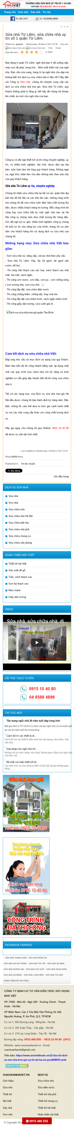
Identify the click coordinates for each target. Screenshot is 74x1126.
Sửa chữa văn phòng (20, 542)
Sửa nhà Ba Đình (55, 963)
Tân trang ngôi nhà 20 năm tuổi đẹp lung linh (33, 720)
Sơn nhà (23, 12)
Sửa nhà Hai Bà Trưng (15, 963)
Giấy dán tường (17, 597)
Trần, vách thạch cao (20, 577)
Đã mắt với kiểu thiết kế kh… (22, 762)
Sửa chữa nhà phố (19, 529)
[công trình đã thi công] (26, 917)
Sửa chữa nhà (16, 509)
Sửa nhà (35, 12)
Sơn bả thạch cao (18, 583)
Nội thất (7, 1101)
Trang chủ (10, 12)
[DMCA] (16, 1065)
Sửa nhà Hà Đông (13, 975)
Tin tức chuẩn (28, 463)
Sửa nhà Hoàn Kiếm (56, 969)
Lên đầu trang (61, 476)
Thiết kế (7, 1094)
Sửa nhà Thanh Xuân (16, 958)
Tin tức (47, 12)
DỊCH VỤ (43, 1074)
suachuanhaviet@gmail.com (19, 1049)
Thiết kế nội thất (17, 563)
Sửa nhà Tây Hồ (37, 963)
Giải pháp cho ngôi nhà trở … (22, 748)
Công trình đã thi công (16, 981)
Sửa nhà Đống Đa (38, 958)
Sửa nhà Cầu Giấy (35, 969)
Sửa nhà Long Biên (34, 975)
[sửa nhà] (26, 803)
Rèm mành (14, 590)
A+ (68, 27)
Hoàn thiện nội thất (48, 1114)
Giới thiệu (8, 1080)
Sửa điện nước (46, 1087)
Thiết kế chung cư (48, 1101)
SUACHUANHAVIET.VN (16, 1074)
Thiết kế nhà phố (47, 1094)
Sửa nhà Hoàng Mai (14, 969)
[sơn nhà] (26, 865)
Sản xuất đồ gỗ (17, 570)
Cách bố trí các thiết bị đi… (21, 735)
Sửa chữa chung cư (20, 536)
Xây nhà (7, 1107)
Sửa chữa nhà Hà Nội (21, 516)
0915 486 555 (38, 1121)
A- (62, 27)
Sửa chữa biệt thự (19, 522)
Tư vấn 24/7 (21, 18)
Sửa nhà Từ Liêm (16, 186)
